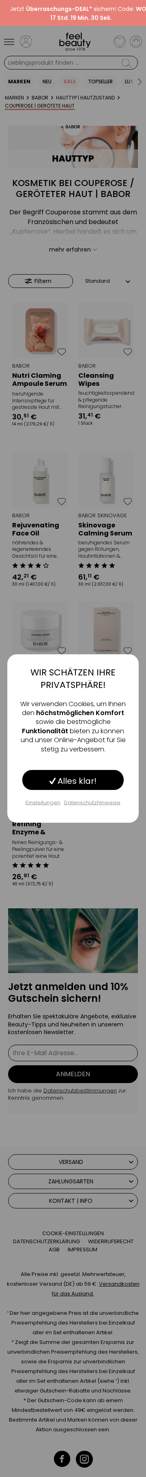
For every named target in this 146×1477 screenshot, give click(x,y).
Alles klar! (76, 780)
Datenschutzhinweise (92, 802)
